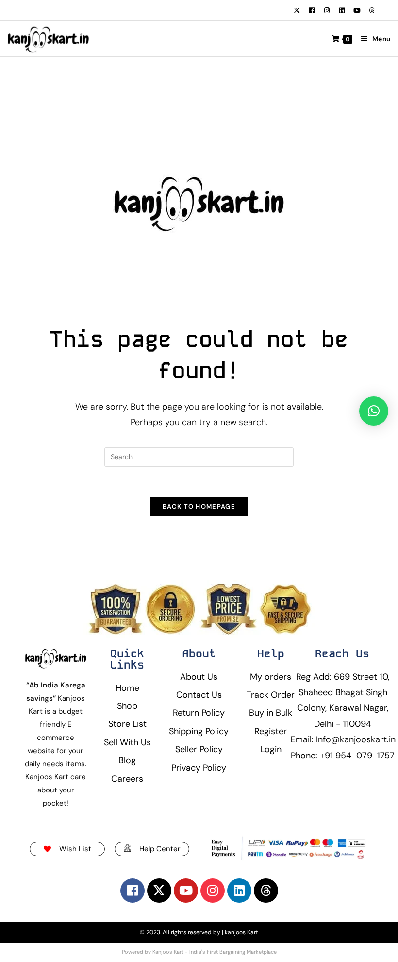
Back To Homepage (199, 506)
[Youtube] (356, 10)
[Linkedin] (341, 10)
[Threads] (371, 10)
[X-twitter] (296, 10)
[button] (373, 411)
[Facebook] (311, 10)
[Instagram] (326, 10)
